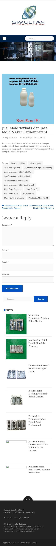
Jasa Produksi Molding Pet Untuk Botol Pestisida (38, 394)
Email (5, 262)
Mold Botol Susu (11, 193)
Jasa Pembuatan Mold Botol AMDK (18, 172)
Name (5, 250)
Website (5, 274)
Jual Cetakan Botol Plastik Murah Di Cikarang (38, 343)
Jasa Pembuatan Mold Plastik (16, 180)
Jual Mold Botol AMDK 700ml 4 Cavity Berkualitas (39, 470)
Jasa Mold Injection (12, 167)
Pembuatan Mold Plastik (38, 198)
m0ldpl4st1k (27, 137)
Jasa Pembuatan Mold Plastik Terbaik (19, 185)
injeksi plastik (35, 163)
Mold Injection (28, 193)
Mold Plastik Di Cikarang (14, 198)
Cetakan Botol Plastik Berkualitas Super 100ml (39, 368)
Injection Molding (18, 163)
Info (39, 137)
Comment (7, 225)
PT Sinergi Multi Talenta (27, 542)
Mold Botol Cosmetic (12, 189)
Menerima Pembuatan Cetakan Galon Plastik (39, 318)
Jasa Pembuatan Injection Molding (38, 167)
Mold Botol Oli (32, 189)
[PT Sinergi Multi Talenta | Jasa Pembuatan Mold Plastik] (28, 15)
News (43, 137)
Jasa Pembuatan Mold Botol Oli (17, 176)
